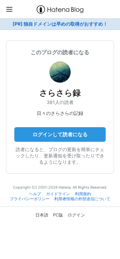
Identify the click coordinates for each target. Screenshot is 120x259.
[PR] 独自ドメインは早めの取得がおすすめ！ (60, 24)
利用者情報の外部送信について (82, 199)
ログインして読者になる (60, 134)
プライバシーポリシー (30, 199)
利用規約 (83, 194)
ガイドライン (58, 194)
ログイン (76, 214)
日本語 (41, 214)
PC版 (58, 214)
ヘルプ (35, 194)
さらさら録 (60, 93)
